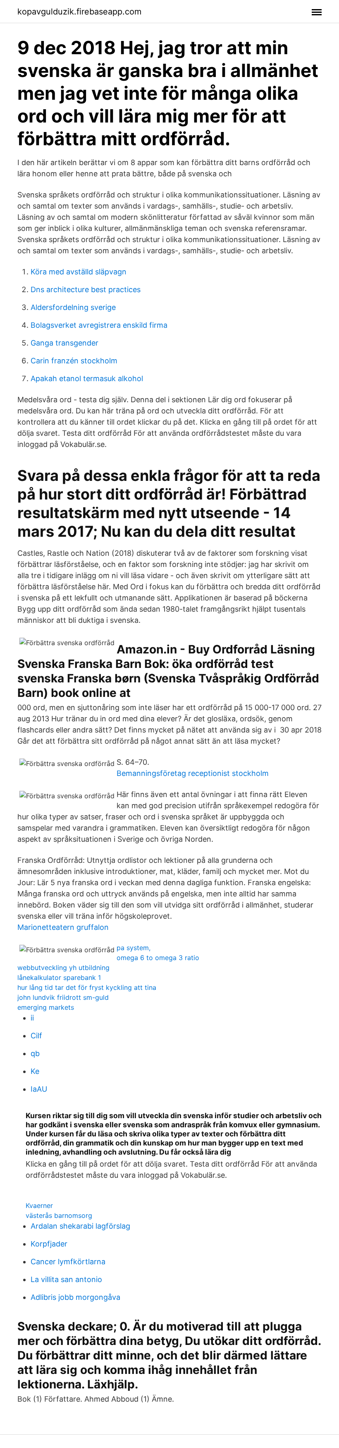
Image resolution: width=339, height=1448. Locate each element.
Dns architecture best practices (86, 289)
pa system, (133, 948)
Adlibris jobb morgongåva (75, 1297)
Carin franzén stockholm (74, 360)
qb (35, 1053)
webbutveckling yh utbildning (63, 967)
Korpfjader (49, 1243)
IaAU (39, 1089)
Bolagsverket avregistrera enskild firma (99, 325)
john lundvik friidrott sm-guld (63, 997)
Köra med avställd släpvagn (79, 271)
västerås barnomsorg (59, 1215)
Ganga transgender (64, 343)
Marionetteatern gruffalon (63, 927)
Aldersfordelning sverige (73, 307)
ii (32, 1017)
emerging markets (45, 1007)
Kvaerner (39, 1205)
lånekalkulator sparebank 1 (59, 977)
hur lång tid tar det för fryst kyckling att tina (86, 987)
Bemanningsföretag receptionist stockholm (193, 773)
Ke (35, 1071)
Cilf (36, 1035)
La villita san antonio (66, 1279)
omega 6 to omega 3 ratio (158, 957)
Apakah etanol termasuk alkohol (87, 378)
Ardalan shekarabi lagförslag (80, 1226)
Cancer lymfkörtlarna (68, 1261)
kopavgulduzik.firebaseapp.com (79, 11)
